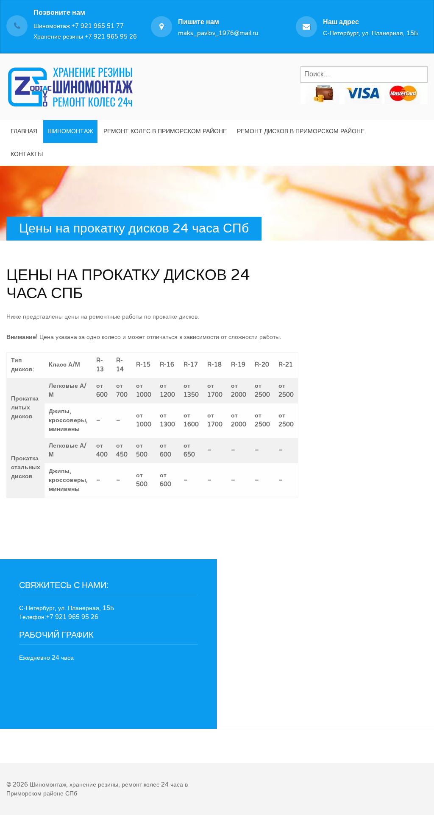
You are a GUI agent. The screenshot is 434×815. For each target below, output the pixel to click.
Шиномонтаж (70, 131)
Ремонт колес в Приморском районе (165, 131)
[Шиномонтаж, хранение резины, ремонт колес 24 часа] (70, 85)
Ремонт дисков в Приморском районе (300, 131)
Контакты (27, 154)
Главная (24, 131)
